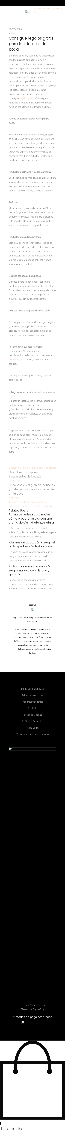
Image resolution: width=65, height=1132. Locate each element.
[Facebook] (26, 997)
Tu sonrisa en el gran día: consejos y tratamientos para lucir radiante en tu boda (32, 489)
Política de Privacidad (32, 721)
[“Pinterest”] (39, 997)
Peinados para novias (32, 695)
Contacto (32, 708)
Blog (13, 33)
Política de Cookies (32, 715)
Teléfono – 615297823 (32, 1009)
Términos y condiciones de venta (33, 734)
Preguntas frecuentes (32, 702)
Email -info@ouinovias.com (32, 1005)
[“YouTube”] (35, 997)
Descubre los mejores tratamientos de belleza (32, 468)
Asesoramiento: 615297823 (48, 8)
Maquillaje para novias (32, 689)
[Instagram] (31, 997)
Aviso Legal (32, 728)
